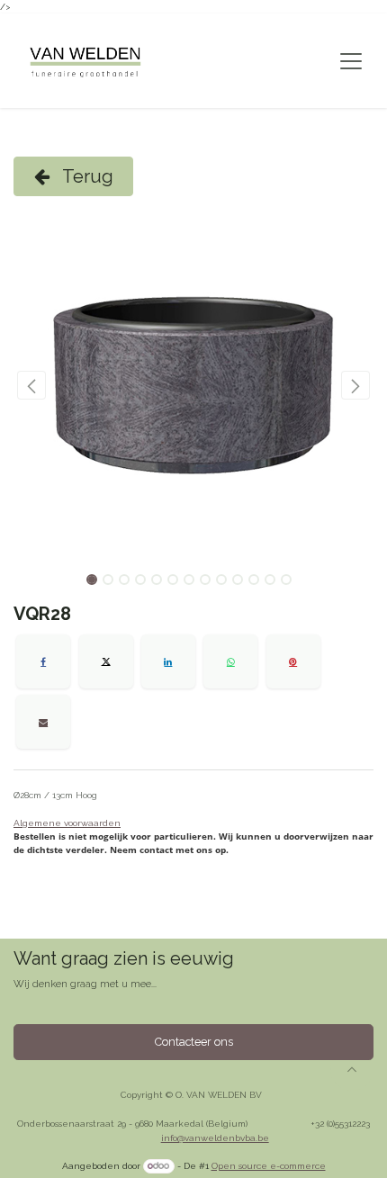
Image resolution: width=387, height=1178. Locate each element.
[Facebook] (43, 661)
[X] (106, 661)
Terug (85, 176)
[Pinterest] (293, 661)
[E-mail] (43, 722)
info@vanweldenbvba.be (215, 1138)
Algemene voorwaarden (67, 823)
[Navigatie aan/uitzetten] (351, 61)
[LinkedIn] (168, 661)
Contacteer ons (194, 1041)
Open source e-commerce (269, 1166)
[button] (32, 385)
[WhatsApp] (230, 661)
